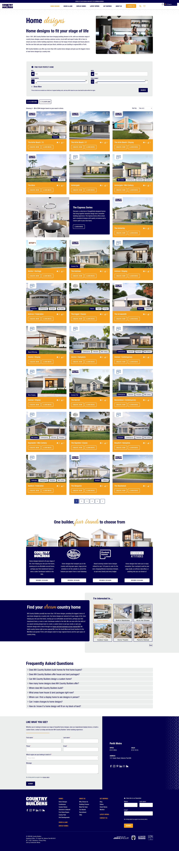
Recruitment (82, 812)
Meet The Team (83, 807)
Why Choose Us (83, 802)
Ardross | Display (120, 271)
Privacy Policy (42, 840)
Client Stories (103, 807)
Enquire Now (34, 147)
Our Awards (82, 809)
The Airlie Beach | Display (124, 142)
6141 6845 (113, 750)
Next (150, 645)
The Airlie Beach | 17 (79, 142)
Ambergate (75, 185)
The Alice (31, 185)
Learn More (79, 227)
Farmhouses (62, 804)
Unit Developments (64, 817)
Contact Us (131, 6)
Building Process (84, 804)
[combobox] (61, 74)
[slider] (36, 81)
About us (119, 6)
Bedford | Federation (36, 486)
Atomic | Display (34, 357)
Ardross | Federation (35, 314)
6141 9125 (134, 750)
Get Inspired (107, 6)
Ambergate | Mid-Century (124, 185)
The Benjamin (76, 486)
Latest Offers (94, 6)
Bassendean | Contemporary (125, 400)
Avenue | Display (34, 400)
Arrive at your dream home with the (89, 1)
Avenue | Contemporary (123, 357)
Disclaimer (35, 840)
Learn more (47, 147)
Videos (102, 804)
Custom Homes (63, 807)
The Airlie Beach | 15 (36, 142)
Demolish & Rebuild (64, 809)
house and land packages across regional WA (66, 627)
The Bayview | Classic (79, 443)
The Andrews (76, 271)
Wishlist (102, 809)
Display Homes (81, 6)
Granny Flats (62, 815)
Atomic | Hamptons (78, 357)
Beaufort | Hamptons (122, 443)
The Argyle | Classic (78, 314)
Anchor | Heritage (34, 271)
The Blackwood (120, 486)
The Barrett (75, 400)
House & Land (68, 6)
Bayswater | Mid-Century (37, 443)
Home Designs (54, 6)
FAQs (80, 815)
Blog (101, 802)
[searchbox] (48, 74)
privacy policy (46, 777)
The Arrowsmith (120, 314)
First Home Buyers (64, 812)
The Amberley (119, 228)
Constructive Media (35, 842)
